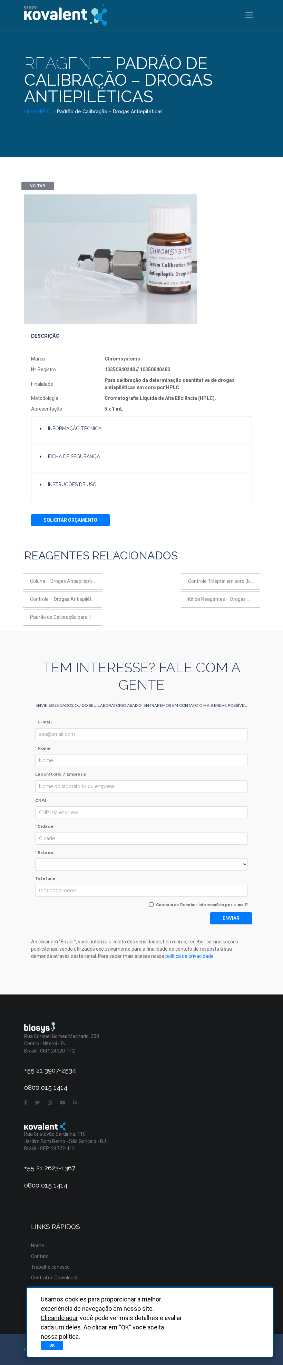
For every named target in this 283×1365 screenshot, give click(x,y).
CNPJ (40, 800)
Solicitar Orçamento (70, 520)
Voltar (37, 185)
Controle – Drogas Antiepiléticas (65, 599)
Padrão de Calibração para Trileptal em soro (66, 617)
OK (52, 1345)
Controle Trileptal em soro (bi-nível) (224, 581)
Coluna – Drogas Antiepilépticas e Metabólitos (66, 581)
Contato (40, 1256)
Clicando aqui (59, 1317)
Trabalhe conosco (50, 1267)
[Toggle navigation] (249, 15)
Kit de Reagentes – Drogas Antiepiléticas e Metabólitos (224, 599)
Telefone (45, 878)
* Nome (42, 748)
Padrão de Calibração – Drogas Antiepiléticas (110, 111)
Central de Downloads (55, 1277)
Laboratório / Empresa (60, 774)
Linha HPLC (38, 111)
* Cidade (44, 826)
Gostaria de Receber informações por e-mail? (202, 904)
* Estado (44, 852)
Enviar (231, 918)
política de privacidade (189, 956)
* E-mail (43, 722)
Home (37, 1245)
